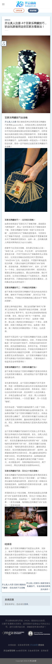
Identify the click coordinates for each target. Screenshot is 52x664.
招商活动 (7, 20)
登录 (26, 604)
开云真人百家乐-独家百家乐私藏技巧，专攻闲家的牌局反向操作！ (38, 586)
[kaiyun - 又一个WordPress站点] (26, 4)
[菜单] (3, 4)
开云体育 (33, 661)
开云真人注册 (10, 122)
